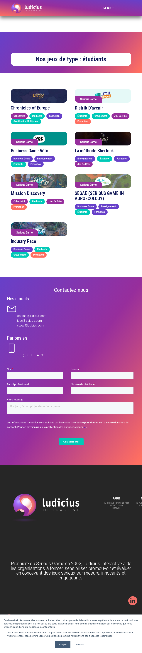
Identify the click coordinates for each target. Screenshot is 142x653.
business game (21, 158)
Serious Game (88, 99)
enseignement (44, 158)
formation (54, 116)
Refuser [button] (80, 644)
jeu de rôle (120, 116)
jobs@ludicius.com (29, 320)
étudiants (37, 116)
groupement (100, 116)
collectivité (19, 116)
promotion (82, 121)
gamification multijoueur (25, 121)
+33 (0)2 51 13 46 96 (30, 355)
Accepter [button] (62, 644)
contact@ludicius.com (31, 316)
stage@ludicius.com (30, 325)
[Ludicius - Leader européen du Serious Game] (27, 8)
